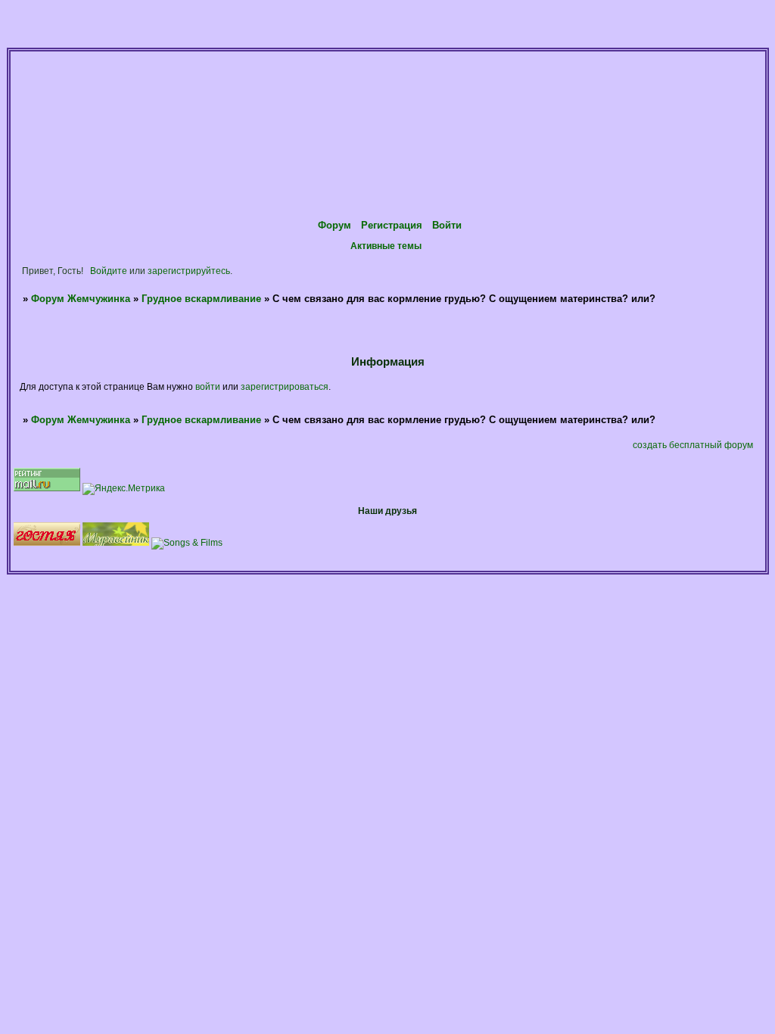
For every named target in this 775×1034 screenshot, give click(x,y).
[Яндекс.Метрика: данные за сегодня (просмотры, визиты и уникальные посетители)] (123, 489)
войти (207, 386)
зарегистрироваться (284, 386)
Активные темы (386, 246)
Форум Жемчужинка (80, 298)
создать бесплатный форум (693, 445)
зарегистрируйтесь (189, 271)
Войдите (108, 271)
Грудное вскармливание (201, 298)
